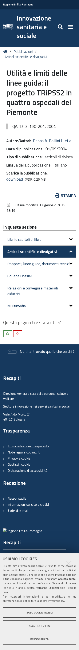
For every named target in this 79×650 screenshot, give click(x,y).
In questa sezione (20, 227)
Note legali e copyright (24, 452)
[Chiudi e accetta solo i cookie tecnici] (69, 563)
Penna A (40, 141)
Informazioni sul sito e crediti (28, 504)
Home (6, 51)
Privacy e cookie (19, 458)
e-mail (24, 510)
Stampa (68, 195)
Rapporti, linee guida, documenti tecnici (38, 264)
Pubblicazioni (23, 51)
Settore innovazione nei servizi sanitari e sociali (36, 406)
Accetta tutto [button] (39, 626)
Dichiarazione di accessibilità (27, 470)
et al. (69, 141)
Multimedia (16, 306)
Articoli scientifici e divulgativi (26, 57)
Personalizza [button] (39, 639)
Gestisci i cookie (19, 464)
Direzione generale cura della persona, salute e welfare (35, 396)
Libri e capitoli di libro (24, 239)
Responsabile (17, 498)
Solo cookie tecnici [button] (40, 612)
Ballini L (56, 141)
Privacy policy (56, 601)
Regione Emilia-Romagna (18, 5)
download (14, 179)
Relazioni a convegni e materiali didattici (32, 291)
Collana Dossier (19, 276)
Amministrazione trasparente (28, 446)
